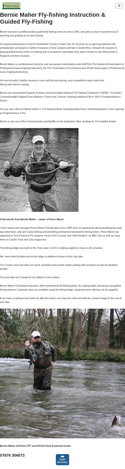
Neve (49, 465)
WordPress (73, 465)
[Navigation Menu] (119, 5)
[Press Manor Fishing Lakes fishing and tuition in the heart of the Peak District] (11, 5)
